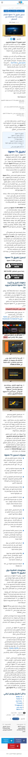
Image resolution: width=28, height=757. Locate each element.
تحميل (14, 715)
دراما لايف (14, 62)
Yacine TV (19, 699)
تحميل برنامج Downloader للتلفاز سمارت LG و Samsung (14, 107)
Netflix (17, 648)
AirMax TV (19, 696)
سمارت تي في (12, 11)
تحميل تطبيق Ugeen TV (16, 135)
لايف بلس (19, 707)
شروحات (6, 11)
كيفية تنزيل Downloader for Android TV (12, 317)
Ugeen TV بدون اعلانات (21, 715)
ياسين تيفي (22, 62)
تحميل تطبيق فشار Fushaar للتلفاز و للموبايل (7, 728)
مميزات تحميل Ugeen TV (16, 141)
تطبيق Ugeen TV (19, 134)
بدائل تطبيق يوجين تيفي (16, 147)
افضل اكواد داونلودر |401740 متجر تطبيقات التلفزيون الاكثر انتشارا (12, 101)
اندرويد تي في (21, 11)
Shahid (11, 648)
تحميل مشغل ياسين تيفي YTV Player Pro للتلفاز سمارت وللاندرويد (13, 114)
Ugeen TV (20, 713)
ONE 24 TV (19, 709)
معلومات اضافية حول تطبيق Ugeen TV (13, 144)
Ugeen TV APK (13, 713)
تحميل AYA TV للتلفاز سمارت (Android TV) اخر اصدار (21, 729)
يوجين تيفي (8, 715)
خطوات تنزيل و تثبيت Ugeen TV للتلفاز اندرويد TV (15, 138)
